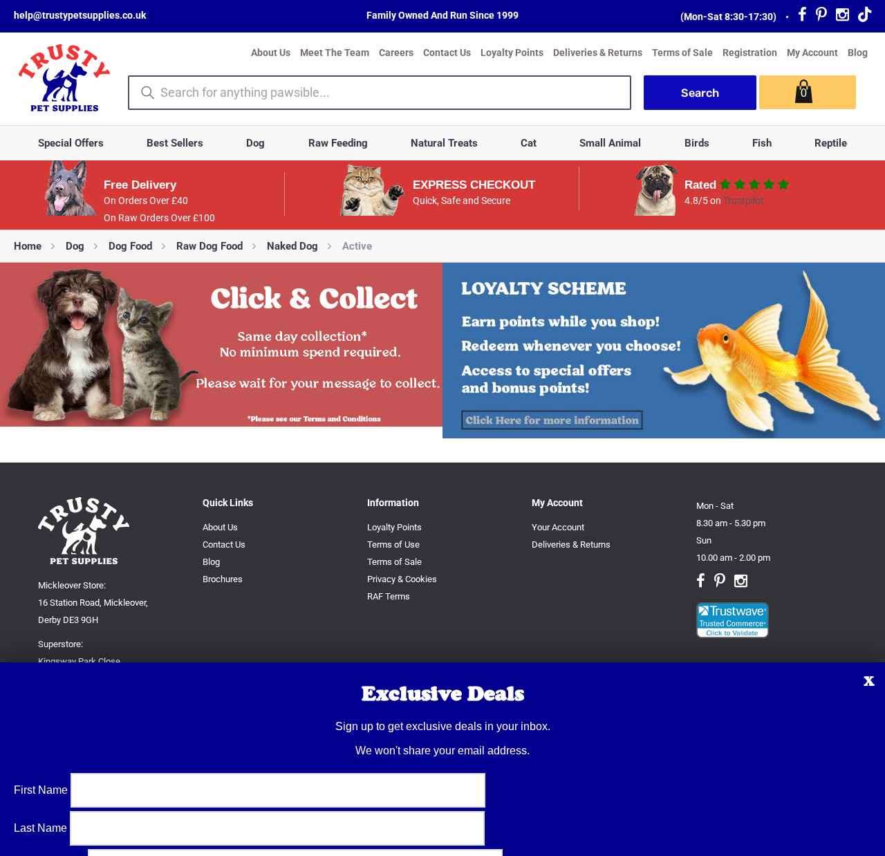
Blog (858, 52)
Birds (696, 143)
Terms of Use (393, 544)
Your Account (558, 527)
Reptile (830, 143)
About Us (270, 52)
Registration (750, 52)
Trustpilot (743, 200)
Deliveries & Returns (597, 52)
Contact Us (447, 52)
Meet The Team (334, 52)
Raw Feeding (338, 143)
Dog (255, 143)
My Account (812, 52)
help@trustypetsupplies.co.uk (80, 15)
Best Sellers (175, 143)
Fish (762, 143)
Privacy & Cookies (402, 579)
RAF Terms (388, 596)
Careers (396, 52)
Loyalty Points (512, 52)
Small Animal (610, 143)
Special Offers (71, 143)
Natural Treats (444, 143)
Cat (529, 143)
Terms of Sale (682, 52)
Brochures (223, 579)
